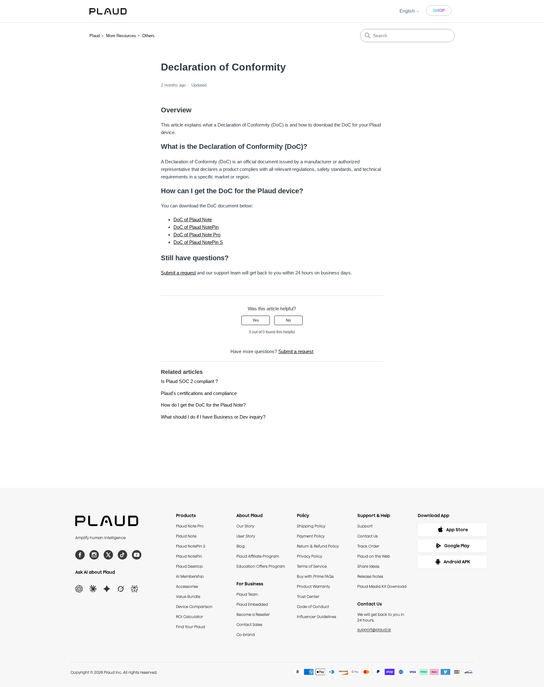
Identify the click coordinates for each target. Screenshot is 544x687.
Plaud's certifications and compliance (199, 393)
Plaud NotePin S (190, 546)
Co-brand (245, 634)
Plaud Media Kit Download (381, 586)
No (288, 320)
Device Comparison (194, 606)
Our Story (245, 526)
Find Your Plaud (190, 626)
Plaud (94, 35)
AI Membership (190, 576)
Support (364, 526)
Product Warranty (313, 586)
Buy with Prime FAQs (315, 576)
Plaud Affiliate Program (257, 556)
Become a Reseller (253, 614)
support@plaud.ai (374, 629)
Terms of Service (312, 566)
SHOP (439, 10)
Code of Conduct (313, 606)
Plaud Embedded (252, 604)
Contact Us (367, 536)
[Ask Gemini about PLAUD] (106, 589)
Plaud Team (247, 594)
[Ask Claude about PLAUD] (93, 589)
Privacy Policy (309, 556)
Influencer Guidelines (316, 616)
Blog (240, 546)
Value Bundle (188, 596)
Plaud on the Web (373, 556)
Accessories (187, 586)
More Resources (121, 35)
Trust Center (308, 596)
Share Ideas (368, 566)
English (408, 11)
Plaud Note (186, 536)
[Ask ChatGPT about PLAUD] (79, 589)
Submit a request (178, 272)
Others (148, 35)
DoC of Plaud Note (192, 219)
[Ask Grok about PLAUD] (120, 589)
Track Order (368, 546)
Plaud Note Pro (190, 526)
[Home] (108, 11)
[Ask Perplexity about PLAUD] (134, 589)
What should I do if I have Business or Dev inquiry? (213, 417)
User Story (245, 536)
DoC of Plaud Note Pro (196, 234)
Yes (255, 320)
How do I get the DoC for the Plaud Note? (203, 405)
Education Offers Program (260, 566)
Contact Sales (249, 624)
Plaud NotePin (189, 556)
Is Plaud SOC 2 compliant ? (189, 381)
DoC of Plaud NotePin (195, 227)
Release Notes (370, 576)
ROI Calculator (189, 616)
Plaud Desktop (189, 566)
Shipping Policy (311, 526)
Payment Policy (311, 536)
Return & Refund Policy (318, 546)
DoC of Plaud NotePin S (198, 242)
